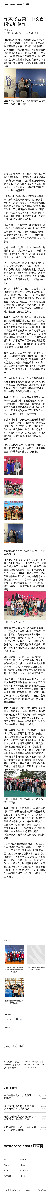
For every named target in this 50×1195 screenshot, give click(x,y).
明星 (21, 1046)
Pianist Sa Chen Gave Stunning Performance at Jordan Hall (34, 1064)
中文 (24, 33)
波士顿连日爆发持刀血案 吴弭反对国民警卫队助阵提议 (19, 1107)
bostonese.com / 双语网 (16, 4)
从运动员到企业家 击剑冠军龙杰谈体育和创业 (12, 1064)
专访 (7, 1046)
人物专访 (30, 33)
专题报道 (18, 33)
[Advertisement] (25, 141)
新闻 (36, 33)
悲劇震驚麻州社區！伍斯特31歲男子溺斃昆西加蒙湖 (20, 1128)
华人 (14, 1046)
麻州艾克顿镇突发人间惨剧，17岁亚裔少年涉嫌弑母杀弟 (20, 1117)
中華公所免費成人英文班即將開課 (17, 1096)
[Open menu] (44, 4)
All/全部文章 (8, 33)
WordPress (42, 1190)
